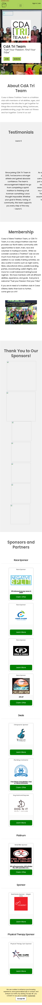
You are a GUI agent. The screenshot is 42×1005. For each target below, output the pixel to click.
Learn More (21, 632)
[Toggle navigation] (20, 6)
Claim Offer (21, 597)
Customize (31, 996)
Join (39, 3)
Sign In (34, 3)
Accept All (21, 999)
